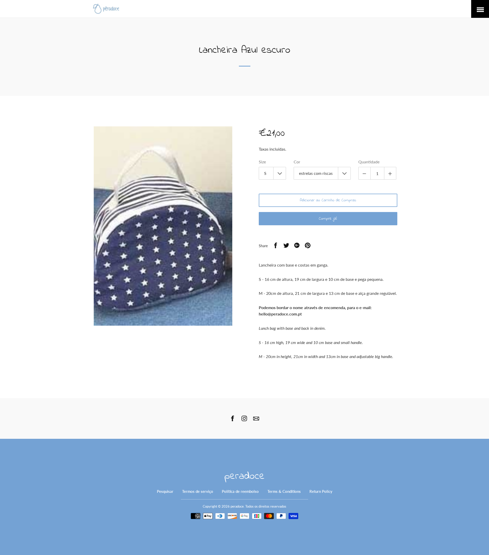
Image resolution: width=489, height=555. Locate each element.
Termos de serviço (197, 491)
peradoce (244, 476)
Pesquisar (165, 491)
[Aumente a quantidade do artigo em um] (390, 173)
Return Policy (320, 491)
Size (262, 161)
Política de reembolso (240, 491)
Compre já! (328, 219)
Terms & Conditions (284, 491)
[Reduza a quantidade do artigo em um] (364, 173)
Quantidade (368, 161)
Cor (297, 161)
